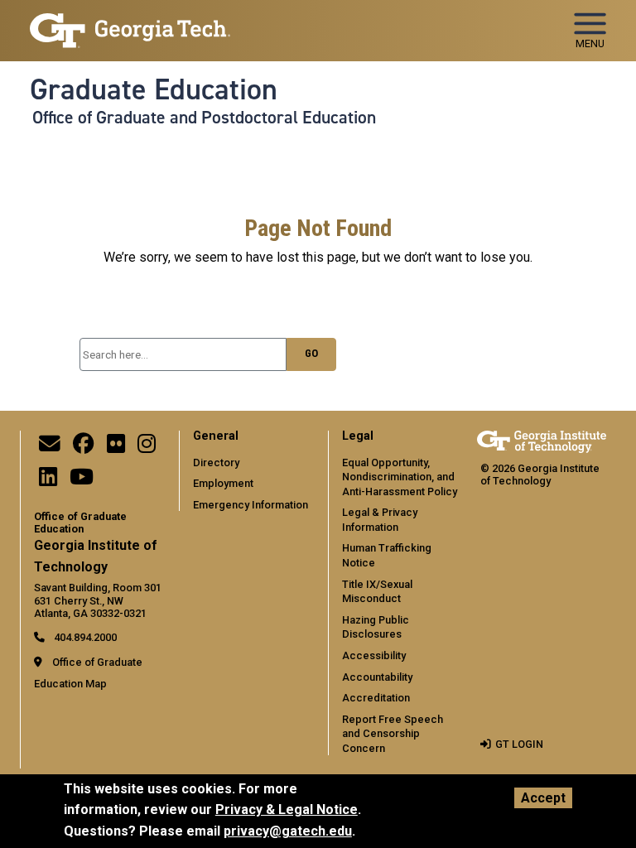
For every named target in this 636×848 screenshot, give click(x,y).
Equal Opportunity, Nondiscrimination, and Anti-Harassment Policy (399, 477)
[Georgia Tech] (541, 442)
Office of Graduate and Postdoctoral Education (204, 118)
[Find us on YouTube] (82, 481)
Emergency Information (250, 505)
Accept (543, 798)
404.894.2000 (84, 637)
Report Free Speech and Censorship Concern (392, 733)
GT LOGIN (519, 744)
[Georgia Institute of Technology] (130, 23)
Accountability (377, 677)
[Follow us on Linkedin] (48, 481)
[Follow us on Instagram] (146, 447)
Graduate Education (153, 89)
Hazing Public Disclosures (375, 627)
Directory (216, 462)
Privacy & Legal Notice (286, 809)
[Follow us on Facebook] (83, 447)
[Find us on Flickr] (116, 447)
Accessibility (374, 655)
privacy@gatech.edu (288, 831)
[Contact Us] (49, 447)
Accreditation (376, 697)
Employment (223, 483)
